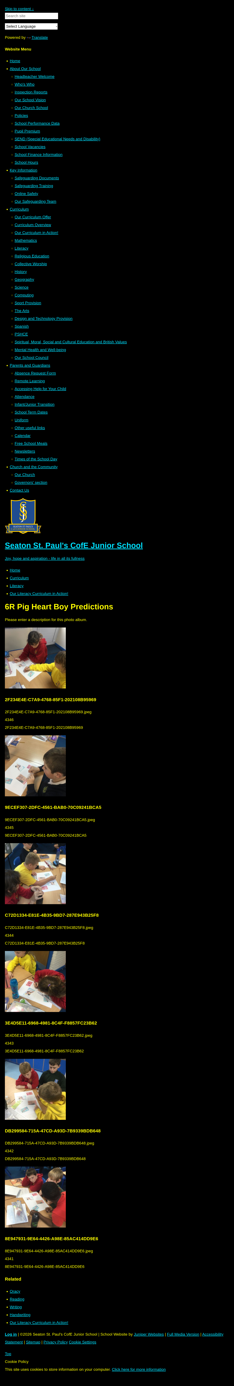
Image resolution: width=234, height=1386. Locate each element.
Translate (40, 37)
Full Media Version (183, 1334)
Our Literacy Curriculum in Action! (39, 593)
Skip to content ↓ (19, 9)
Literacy (17, 586)
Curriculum (19, 578)
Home (15, 570)
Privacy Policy (56, 1342)
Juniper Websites (149, 1334)
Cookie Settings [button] (82, 1342)
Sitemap (33, 1342)
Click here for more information (139, 1369)
